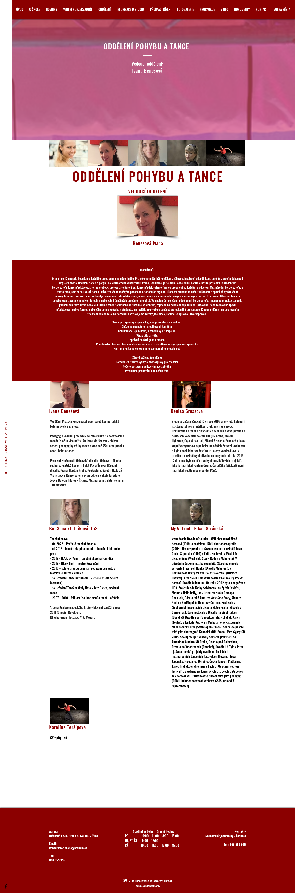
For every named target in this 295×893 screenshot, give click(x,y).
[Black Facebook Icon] (6, 886)
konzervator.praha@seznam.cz (68, 848)
